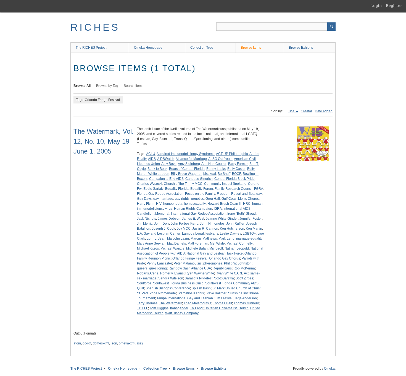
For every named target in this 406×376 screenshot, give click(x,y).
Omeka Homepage (148, 48)
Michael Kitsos (148, 248)
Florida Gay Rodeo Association (160, 194)
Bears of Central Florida (187, 169)
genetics (197, 199)
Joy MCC (184, 228)
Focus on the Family (200, 194)
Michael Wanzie (172, 248)
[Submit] (331, 26)
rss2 (140, 343)
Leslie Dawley (230, 233)
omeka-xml (127, 343)
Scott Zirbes (244, 278)
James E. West (193, 219)
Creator (306, 111)
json (114, 343)
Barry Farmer (238, 164)
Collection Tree (201, 48)
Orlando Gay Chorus (224, 258)
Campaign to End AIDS (166, 179)
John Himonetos (212, 223)
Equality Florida (177, 189)
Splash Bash (201, 288)
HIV (159, 204)
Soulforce (144, 283)
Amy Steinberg (189, 164)
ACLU (150, 154)
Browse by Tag (107, 86)
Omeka (329, 368)
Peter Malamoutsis (188, 263)
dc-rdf (87, 343)
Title (291, 111)
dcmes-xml (101, 343)
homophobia (172, 204)
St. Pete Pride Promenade (156, 293)
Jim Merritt (144, 223)
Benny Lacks (216, 169)
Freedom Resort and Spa (236, 194)
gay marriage (163, 199)
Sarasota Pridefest (198, 278)
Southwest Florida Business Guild (178, 283)
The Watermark (170, 303)
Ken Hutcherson (232, 228)
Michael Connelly (239, 243)
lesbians (211, 233)
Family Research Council (233, 189)
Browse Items (251, 48)
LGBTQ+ (249, 233)
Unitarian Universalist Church (226, 308)
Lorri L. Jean (156, 238)
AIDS (152, 159)
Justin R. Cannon (205, 228)
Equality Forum (201, 189)
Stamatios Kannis (191, 293)
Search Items (133, 86)
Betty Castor (236, 169)
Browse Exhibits (301, 48)
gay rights (182, 199)
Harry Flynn (145, 204)
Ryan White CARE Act (232, 273)
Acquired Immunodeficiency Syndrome (186, 154)
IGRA (218, 209)
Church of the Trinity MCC (183, 184)
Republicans (222, 268)
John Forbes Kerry (184, 223)
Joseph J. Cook (163, 228)
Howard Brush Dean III (224, 204)
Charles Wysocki (149, 184)
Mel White (217, 243)
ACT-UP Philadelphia (232, 154)
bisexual (209, 174)
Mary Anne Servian (151, 243)
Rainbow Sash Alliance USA (189, 268)
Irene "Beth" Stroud (241, 214)
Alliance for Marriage (191, 159)
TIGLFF (142, 308)
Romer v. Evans (172, 273)
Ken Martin (254, 228)
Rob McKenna (244, 268)
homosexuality (195, 204)
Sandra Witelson (170, 278)
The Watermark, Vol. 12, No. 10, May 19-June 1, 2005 (103, 141)
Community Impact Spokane (225, 184)
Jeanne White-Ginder (222, 219)
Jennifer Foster (250, 219)
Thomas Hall (222, 303)
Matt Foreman (198, 243)
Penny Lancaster (159, 263)
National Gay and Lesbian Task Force (214, 253)
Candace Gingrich (199, 179)
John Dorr (161, 223)
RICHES (95, 27)
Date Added (324, 111)
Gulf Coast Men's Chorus (240, 199)
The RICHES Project (91, 48)
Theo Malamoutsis (197, 303)
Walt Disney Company (182, 313)
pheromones (212, 263)
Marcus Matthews (204, 238)
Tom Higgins (159, 308)
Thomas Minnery (246, 303)
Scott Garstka (224, 278)
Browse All (82, 86)
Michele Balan (197, 248)
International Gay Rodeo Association (198, 214)
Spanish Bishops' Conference (168, 288)
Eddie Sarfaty (153, 189)
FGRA (258, 189)
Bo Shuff (224, 174)
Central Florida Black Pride (234, 179)
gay (259, 194)
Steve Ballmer (215, 293)
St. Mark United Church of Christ (236, 288)
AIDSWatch (165, 159)
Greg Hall (212, 199)
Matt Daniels (176, 243)
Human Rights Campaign (193, 209)
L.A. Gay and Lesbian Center (158, 233)
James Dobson (169, 219)
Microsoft (216, 248)
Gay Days (144, 199)
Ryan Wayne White (199, 273)
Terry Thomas (147, 303)
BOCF (236, 174)
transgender (179, 308)
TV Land (196, 308)
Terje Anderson (245, 298)
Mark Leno (226, 238)
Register (394, 5)
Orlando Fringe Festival (189, 258)
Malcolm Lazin (178, 238)
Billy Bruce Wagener (186, 174)
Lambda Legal (193, 233)
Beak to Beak (157, 169)
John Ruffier (235, 223)
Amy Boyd (168, 164)
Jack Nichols (146, 219)
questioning (158, 268)
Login (376, 5)
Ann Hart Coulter (213, 164)
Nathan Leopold (237, 248)
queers (142, 268)
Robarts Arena (148, 273)
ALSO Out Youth (220, 159)
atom (77, 343)
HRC (247, 204)
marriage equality (249, 238)
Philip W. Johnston (238, 263)
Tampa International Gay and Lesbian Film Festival (195, 298)
